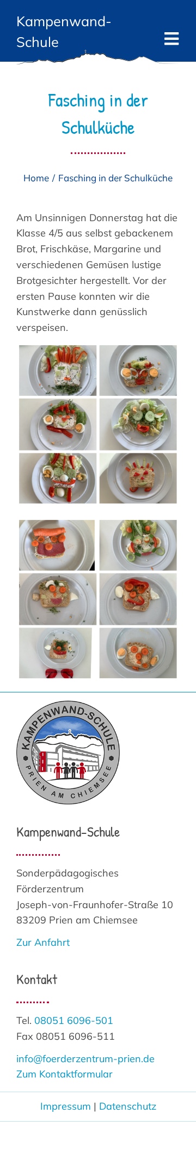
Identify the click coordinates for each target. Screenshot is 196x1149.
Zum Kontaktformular (64, 1074)
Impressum (65, 1106)
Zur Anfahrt (43, 942)
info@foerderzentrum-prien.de (85, 1058)
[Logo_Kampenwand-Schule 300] (68, 705)
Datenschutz (127, 1106)
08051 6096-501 (73, 1020)
